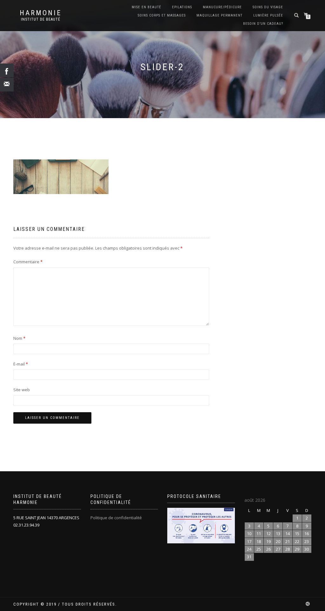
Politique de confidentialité (116, 517)
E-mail (20, 364)
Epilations (182, 7)
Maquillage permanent (219, 15)
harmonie (41, 13)
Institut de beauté (40, 19)
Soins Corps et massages (162, 15)
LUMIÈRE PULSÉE (268, 15)
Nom (19, 338)
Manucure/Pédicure (222, 7)
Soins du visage (268, 7)
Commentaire (28, 262)
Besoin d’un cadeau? (263, 24)
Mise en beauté (146, 7)
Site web (21, 390)
